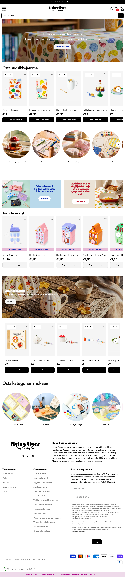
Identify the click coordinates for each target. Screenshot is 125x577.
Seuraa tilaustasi (40, 478)
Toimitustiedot (39, 474)
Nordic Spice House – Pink (67, 255)
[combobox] (97, 497)
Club (4, 478)
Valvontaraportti (40, 526)
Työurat (5, 482)
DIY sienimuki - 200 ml (66, 360)
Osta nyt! (44, 198)
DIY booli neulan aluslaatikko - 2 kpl (12, 360)
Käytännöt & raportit (42, 504)
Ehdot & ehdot (40, 496)
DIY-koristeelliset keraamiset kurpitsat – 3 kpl (94, 360)
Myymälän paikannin (42, 482)
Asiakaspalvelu (40, 487)
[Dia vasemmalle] (6, 144)
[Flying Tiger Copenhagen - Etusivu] (25, 446)
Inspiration (7, 496)
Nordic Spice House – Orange (95, 255)
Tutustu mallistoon (62, 46)
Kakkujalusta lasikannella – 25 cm (95, 110)
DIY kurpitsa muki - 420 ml (41, 360)
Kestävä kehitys (9, 487)
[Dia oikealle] (118, 144)
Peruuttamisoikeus (41, 491)
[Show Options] (117, 497)
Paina (4, 491)
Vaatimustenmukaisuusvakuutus (47, 518)
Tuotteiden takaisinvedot (44, 522)
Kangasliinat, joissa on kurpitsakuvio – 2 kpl (38, 110)
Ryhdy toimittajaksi (41, 531)
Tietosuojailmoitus (41, 509)
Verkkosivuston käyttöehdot (45, 500)
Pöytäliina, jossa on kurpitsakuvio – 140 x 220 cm (14, 110)
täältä (37, 574)
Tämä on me (7, 474)
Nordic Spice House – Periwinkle (11, 255)
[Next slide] (118, 89)
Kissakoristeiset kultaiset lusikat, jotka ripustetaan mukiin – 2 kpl (66, 110)
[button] (3, 8)
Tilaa (96, 542)
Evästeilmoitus (39, 513)
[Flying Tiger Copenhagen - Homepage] (57, 9)
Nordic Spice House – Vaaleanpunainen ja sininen (40, 255)
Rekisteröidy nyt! (81, 201)
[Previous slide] (6, 89)
